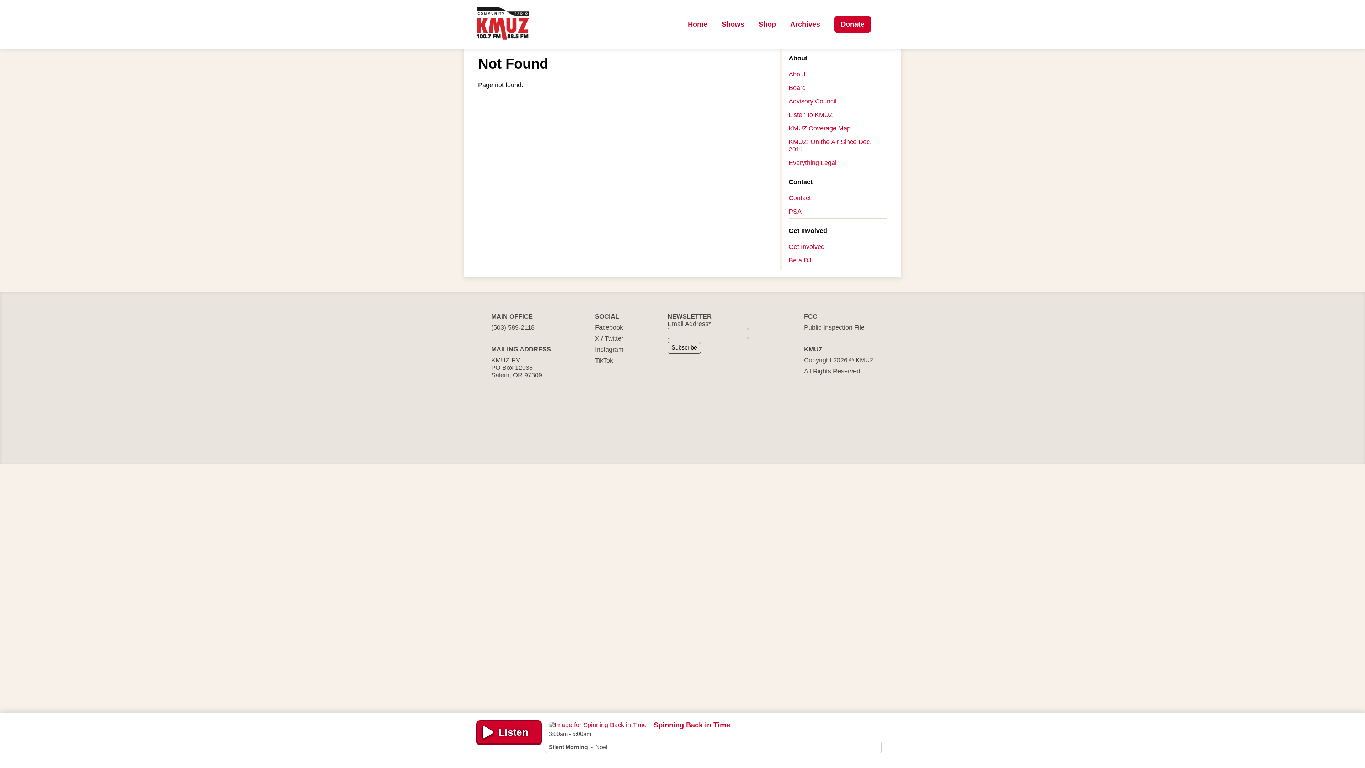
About (797, 74)
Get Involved (807, 246)
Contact (800, 198)
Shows (733, 24)
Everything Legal (812, 162)
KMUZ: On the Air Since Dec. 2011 (830, 145)
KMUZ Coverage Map (820, 128)
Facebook (609, 327)
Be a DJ (800, 260)
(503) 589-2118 (513, 327)
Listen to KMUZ (811, 114)
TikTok (604, 360)
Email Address (689, 323)
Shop (767, 24)
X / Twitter (609, 338)
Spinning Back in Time (692, 725)
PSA (795, 211)
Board (797, 87)
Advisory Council (812, 101)
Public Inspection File (834, 327)
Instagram (609, 349)
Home (697, 24)
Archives (805, 24)
